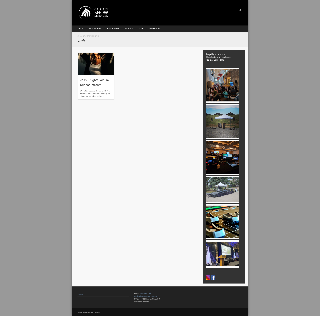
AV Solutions (95, 28)
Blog (141, 28)
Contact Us (155, 28)
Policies (80, 294)
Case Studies (113, 28)
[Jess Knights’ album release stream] (96, 64)
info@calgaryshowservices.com (145, 296)
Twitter (235, 10)
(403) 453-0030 (145, 293)
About (80, 28)
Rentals (129, 28)
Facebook (230, 10)
